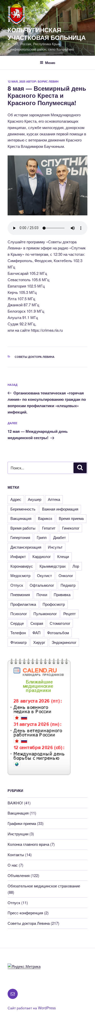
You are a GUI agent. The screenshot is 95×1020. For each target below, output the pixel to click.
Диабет (59, 537)
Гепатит (48, 528)
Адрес (15, 499)
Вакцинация (20, 518)
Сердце (17, 623)
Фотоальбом (58, 632)
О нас (13, 865)
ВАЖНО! (15, 802)
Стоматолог (60, 623)
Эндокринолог (64, 642)
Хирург (39, 642)
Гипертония (20, 537)
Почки (41, 594)
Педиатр (68, 585)
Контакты (16, 854)
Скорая (36, 623)
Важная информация (60, 509)
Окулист (44, 575)
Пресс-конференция (25, 912)
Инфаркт (18, 556)
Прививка (62, 594)
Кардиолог (41, 556)
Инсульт (55, 547)
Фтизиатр (18, 642)
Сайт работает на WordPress (32, 1007)
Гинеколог (70, 528)
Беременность (22, 509)
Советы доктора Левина (34, 357)
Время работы (22, 528)
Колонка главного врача (28, 844)
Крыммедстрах (53, 566)
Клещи (63, 556)
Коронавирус (21, 566)
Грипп (42, 537)
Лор (75, 566)
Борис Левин (48, 81)
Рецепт (69, 613)
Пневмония (20, 594)
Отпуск (16, 585)
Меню (50, 62)
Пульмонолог (45, 613)
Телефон (18, 632)
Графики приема (22, 823)
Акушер (34, 499)
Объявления (19, 875)
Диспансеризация (25, 547)
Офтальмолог (42, 585)
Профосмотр (54, 604)
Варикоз (45, 518)
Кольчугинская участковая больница (47, 33)
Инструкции (18, 833)
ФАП (36, 632)
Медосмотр (20, 575)
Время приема (71, 518)
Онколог (66, 575)
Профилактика (23, 604)
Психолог (18, 613)
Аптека (54, 499)
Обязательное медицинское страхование (44, 885)
